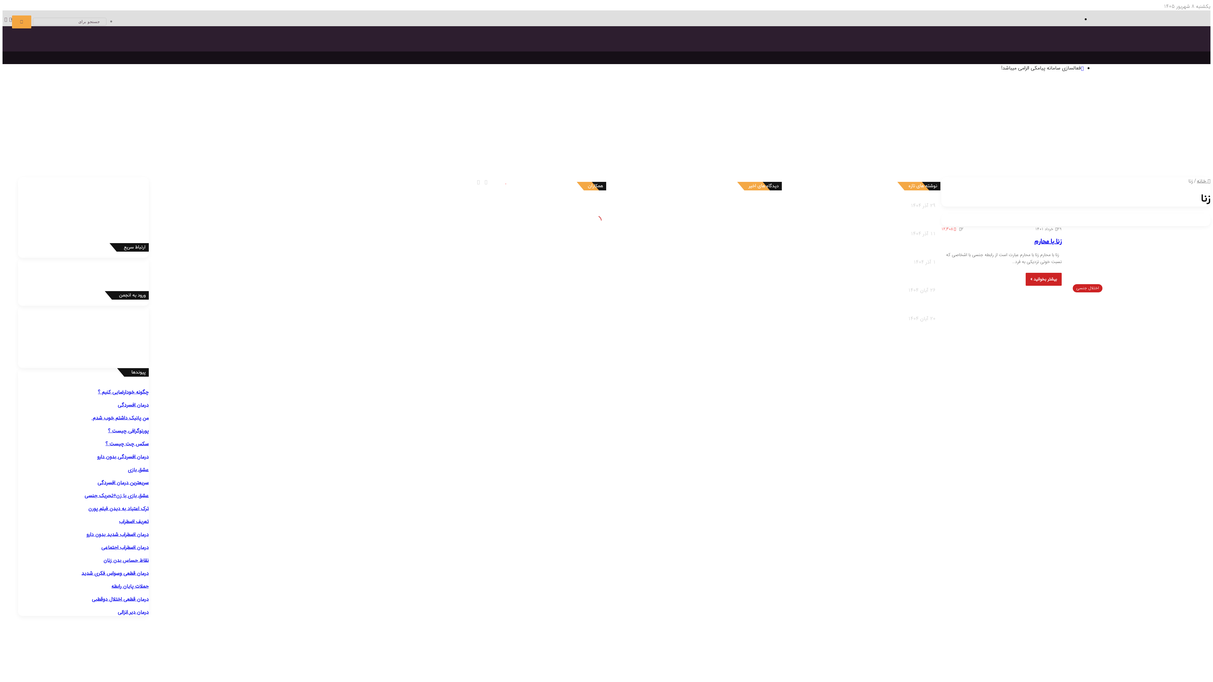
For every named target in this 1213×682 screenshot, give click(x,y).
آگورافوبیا (768, 134)
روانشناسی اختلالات (1172, 118)
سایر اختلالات (17, 142)
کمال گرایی (663, 110)
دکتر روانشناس (430, 94)
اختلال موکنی (887, 134)
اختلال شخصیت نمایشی (879, 149)
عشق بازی (138, 470)
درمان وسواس (287, 94)
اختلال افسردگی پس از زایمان (1143, 134)
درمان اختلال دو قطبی (225, 94)
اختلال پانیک (848, 134)
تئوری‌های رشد (974, 102)
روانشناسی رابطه (754, 157)
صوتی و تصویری (624, 157)
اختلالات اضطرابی (853, 126)
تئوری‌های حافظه (941, 102)
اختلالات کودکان (792, 165)
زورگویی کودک (1038, 173)
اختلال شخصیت (1166, 142)
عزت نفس (684, 110)
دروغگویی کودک (1156, 173)
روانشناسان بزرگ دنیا (741, 94)
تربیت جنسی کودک (933, 173)
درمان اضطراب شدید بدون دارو (118, 534)
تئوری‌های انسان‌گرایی (1052, 102)
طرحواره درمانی (601, 102)
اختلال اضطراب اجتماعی (811, 134)
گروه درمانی (558, 102)
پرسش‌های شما (584, 157)
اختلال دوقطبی (600, 142)
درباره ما (548, 165)
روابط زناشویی (722, 165)
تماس (558, 157)
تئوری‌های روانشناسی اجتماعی (793, 102)
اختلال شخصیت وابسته (726, 149)
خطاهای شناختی (634, 110)
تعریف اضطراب (134, 521)
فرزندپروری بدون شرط (891, 173)
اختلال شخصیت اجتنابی (775, 149)
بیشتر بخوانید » (1043, 279)
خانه (1202, 181)
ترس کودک (1127, 173)
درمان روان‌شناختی (698, 94)
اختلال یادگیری (587, 134)
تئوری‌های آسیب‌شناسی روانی (854, 102)
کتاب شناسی (383, 94)
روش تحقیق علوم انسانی (470, 94)
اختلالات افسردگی (1164, 126)
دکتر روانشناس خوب (319, 86)
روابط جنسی (695, 165)
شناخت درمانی (689, 102)
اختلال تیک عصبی (468, 134)
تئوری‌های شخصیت (1010, 102)
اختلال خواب (572, 142)
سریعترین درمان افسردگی (123, 483)
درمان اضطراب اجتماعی (150, 94)
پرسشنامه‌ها (357, 94)
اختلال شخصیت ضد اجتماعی (979, 149)
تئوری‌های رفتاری (1130, 102)
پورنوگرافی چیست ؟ (128, 431)
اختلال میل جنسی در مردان (279, 149)
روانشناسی (1158, 86)
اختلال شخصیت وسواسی (677, 149)
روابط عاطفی (750, 165)
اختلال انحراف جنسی (139, 149)
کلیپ (609, 165)
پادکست (623, 165)
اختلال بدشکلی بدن (921, 134)
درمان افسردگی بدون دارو (123, 457)
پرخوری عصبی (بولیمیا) (523, 149)
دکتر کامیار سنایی (724, 206)
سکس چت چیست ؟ (127, 444)
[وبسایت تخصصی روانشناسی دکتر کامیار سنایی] (1145, 55)
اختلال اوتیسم (558, 134)
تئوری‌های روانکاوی (904, 102)
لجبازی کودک (1102, 173)
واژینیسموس (105, 149)
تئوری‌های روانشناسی (1136, 94)
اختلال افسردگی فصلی (1090, 134)
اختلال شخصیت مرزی (926, 149)
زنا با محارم (1048, 241)
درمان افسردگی (316, 94)
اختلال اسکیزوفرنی (633, 142)
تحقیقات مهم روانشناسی (521, 94)
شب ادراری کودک (1071, 173)
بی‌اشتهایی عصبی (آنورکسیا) (471, 149)
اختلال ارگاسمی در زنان (183, 149)
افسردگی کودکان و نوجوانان (1039, 134)
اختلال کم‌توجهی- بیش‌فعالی (515, 134)
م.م (738, 265)
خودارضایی (82, 149)
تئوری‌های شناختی (1094, 102)
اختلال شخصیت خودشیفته (827, 149)
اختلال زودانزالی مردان (408, 149)
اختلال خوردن (543, 142)
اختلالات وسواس (992, 126)
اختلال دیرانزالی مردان (365, 149)
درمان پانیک (260, 94)
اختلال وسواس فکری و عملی (970, 134)
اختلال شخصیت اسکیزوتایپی (1038, 149)
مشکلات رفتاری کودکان (1158, 165)
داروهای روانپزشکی (664, 157)
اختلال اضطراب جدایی (737, 134)
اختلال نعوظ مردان (325, 149)
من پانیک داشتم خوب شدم (120, 418)
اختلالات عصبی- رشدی (590, 126)
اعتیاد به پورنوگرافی (51, 149)
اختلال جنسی (426, 142)
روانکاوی (578, 102)
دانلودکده (405, 94)
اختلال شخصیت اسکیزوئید (1094, 149)
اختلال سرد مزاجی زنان (229, 149)
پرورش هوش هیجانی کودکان (839, 173)
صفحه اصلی (1186, 86)
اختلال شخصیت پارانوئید (1147, 149)
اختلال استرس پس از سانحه (644, 134)
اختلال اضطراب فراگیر (694, 134)
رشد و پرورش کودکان (999, 165)
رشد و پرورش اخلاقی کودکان (982, 173)
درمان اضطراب (188, 94)
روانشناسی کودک (1175, 157)
